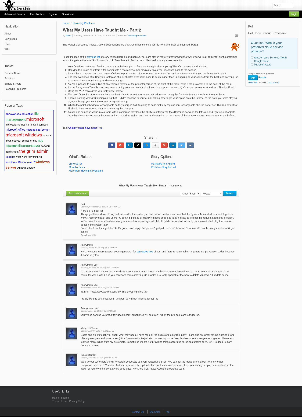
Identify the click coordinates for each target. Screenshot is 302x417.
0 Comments (273, 82)
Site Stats (155, 411)
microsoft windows (24, 134)
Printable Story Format (163, 167)
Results (262, 77)
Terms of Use (59, 401)
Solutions (10, 78)
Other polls (252, 82)
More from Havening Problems (86, 170)
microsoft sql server (37, 129)
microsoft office (15, 129)
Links (7, 44)
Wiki (7, 49)
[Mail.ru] (146, 145)
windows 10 (13, 162)
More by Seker (77, 167)
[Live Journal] (137, 145)
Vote (252, 77)
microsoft (35, 119)
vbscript (10, 156)
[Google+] (120, 145)
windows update (26, 167)
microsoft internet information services (27, 124)
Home (66, 23)
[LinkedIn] (129, 145)
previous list (93, 56)
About (8, 33)
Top (167, 411)
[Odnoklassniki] (155, 145)
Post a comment (78, 193)
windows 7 (28, 162)
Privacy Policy (76, 401)
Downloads (11, 38)
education (27, 114)
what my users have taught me (85, 127)
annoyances (13, 114)
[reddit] (172, 145)
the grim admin (33, 151)
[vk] (190, 145)
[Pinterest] (164, 145)
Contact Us (138, 411)
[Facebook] (111, 145)
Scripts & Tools (13, 83)
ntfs (40, 140)
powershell (13, 145)
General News (12, 73)
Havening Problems (15, 89)
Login (294, 14)
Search (65, 397)
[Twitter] (181, 145)
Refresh (229, 193)
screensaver (30, 145)
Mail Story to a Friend (163, 163)
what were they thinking (29, 156)
